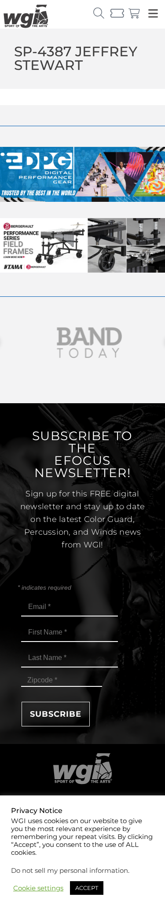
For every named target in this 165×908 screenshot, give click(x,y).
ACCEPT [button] (86, 887)
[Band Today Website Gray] (82, 342)
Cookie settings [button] (38, 888)
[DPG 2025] (82, 199)
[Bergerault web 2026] (82, 270)
